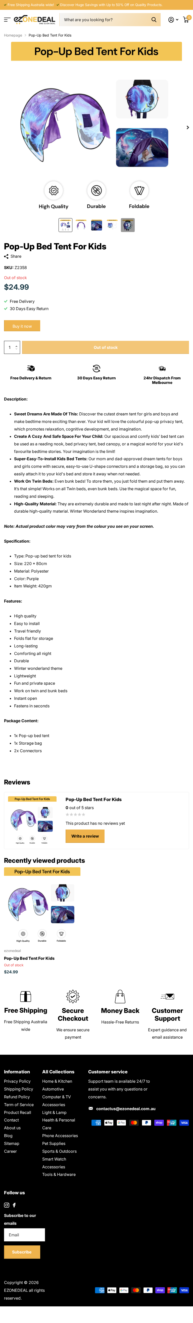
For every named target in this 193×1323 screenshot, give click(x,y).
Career (10, 1151)
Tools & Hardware (59, 1174)
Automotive (53, 1089)
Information (17, 1071)
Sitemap (11, 1143)
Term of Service (19, 1104)
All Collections (58, 1071)
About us (12, 1127)
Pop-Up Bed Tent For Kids (29, 958)
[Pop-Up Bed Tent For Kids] (42, 905)
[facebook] (14, 1205)
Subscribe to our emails (20, 1219)
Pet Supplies (53, 1143)
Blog (8, 1135)
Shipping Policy (18, 1089)
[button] (18, 342)
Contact (11, 1119)
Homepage (13, 35)
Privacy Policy (17, 1081)
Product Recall (17, 1112)
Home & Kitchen (57, 1081)
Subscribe (22, 1251)
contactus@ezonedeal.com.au (126, 1108)
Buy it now (22, 326)
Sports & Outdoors (59, 1151)
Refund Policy (17, 1096)
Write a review (85, 836)
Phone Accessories (60, 1135)
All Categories (7, 19)
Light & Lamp (54, 1112)
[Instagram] (6, 1205)
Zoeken (154, 19)
